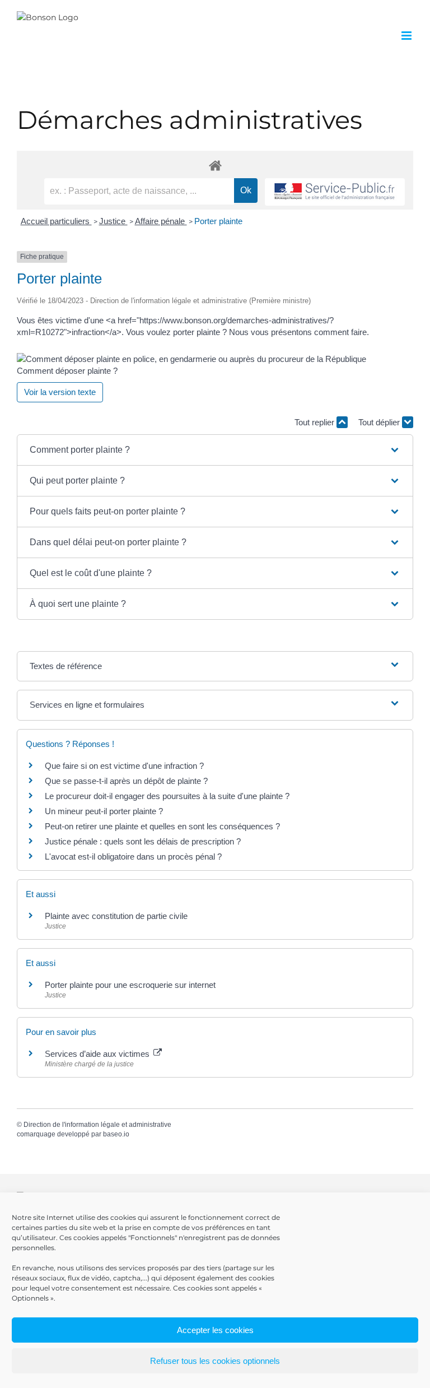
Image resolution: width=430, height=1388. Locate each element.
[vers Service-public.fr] (335, 192)
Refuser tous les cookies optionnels (215, 1361)
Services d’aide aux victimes (98, 1054)
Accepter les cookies (215, 1330)
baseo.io (116, 1134)
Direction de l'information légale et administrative (97, 1125)
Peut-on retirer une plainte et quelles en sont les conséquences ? (162, 826)
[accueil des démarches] (215, 165)
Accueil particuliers (56, 221)
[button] (215, 450)
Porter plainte (218, 221)
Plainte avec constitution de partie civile (116, 916)
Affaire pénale (161, 221)
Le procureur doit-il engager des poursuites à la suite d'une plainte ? (167, 796)
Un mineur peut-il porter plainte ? (104, 811)
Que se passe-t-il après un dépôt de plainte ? (126, 781)
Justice (113, 221)
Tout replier (315, 422)
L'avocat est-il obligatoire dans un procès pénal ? (133, 856)
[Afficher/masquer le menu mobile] (407, 35)
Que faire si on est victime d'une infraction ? (124, 765)
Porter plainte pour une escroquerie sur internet (130, 985)
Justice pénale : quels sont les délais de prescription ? (143, 841)
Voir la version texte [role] (60, 392)
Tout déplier (380, 422)
